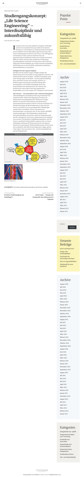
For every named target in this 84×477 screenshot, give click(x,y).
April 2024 (63, 152)
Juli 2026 (63, 84)
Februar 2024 (64, 158)
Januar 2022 (64, 211)
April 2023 (63, 182)
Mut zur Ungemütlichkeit (68, 261)
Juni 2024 (63, 149)
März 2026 (63, 96)
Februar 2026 (64, 99)
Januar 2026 (64, 102)
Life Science (38, 187)
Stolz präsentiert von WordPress (31, 474)
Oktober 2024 (64, 140)
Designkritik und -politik (68, 38)
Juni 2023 (63, 176)
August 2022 (64, 196)
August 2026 (64, 81)
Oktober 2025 (64, 111)
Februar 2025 (64, 134)
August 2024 (64, 146)
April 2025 (63, 129)
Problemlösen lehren (11, 11)
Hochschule (24, 187)
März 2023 (63, 185)
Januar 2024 (64, 161)
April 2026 (63, 93)
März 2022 (63, 205)
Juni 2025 (63, 123)
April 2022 (63, 202)
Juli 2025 (63, 120)
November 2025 (65, 108)
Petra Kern (9, 40)
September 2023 (65, 167)
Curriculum (16, 187)
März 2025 (63, 132)
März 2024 (63, 155)
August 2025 (64, 117)
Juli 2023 (62, 173)
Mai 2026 (63, 90)
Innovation (31, 187)
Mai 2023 (63, 179)
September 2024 (65, 143)
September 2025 (65, 114)
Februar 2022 (64, 208)
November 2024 (65, 137)
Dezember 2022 (65, 193)
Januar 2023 (64, 191)
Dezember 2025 (65, 105)
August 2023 (64, 170)
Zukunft (45, 187)
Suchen (62, 224)
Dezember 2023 (65, 164)
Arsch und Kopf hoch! (67, 248)
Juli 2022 (63, 199)
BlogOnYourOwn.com (55, 474)
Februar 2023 (64, 188)
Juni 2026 (63, 87)
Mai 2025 (63, 126)
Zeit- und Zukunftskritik (68, 64)
